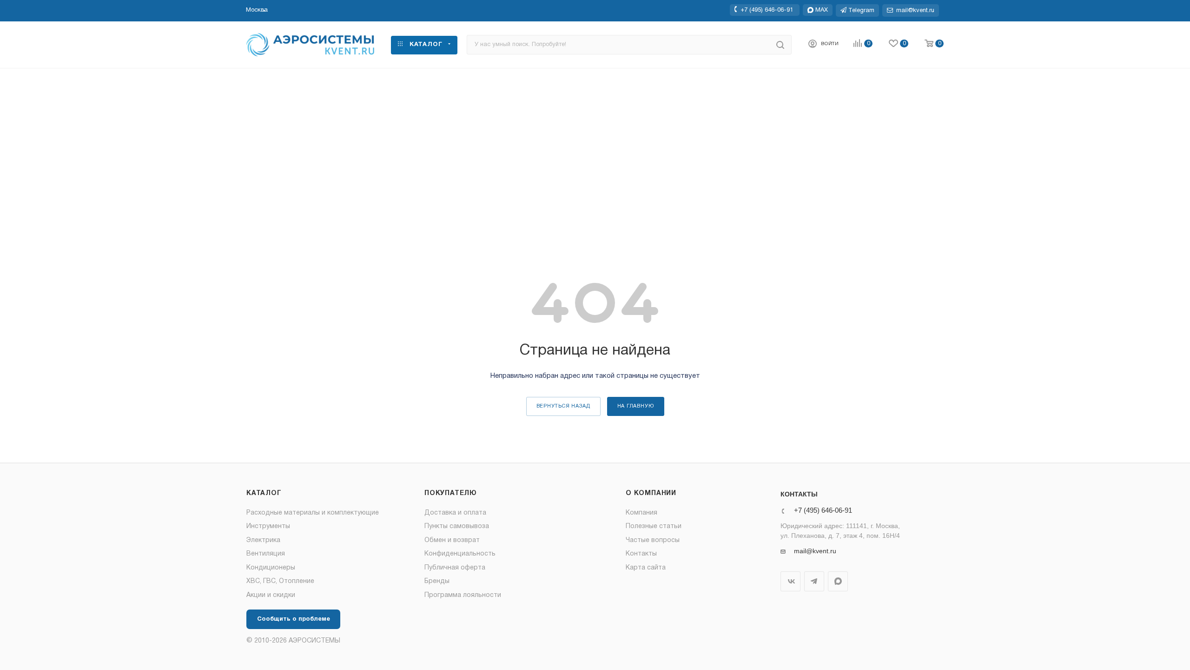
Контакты (641, 554)
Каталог (264, 493)
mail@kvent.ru (815, 551)
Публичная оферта (454, 568)
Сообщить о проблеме (293, 619)
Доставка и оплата (455, 513)
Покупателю (450, 493)
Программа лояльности (462, 595)
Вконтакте (790, 581)
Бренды (437, 581)
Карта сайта (646, 568)
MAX (838, 581)
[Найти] (780, 44)
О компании (651, 493)
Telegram (814, 581)
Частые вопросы (653, 540)
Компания (641, 513)
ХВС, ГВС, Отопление (280, 581)
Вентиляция (265, 554)
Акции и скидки (270, 595)
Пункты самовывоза (456, 526)
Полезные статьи (653, 526)
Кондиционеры (270, 568)
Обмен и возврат (452, 540)
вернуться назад (563, 406)
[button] (257, 10)
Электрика (263, 540)
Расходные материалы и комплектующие (312, 513)
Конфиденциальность (460, 554)
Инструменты (268, 526)
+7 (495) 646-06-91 (766, 10)
